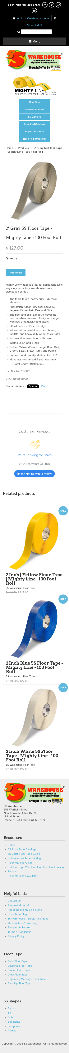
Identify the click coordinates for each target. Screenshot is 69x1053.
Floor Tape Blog (17, 914)
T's (9, 1012)
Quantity (11, 258)
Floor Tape (34, 102)
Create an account (38, 18)
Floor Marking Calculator (23, 875)
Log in (19, 18)
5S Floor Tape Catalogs (22, 849)
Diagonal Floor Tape (20, 965)
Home (11, 844)
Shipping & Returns (19, 927)
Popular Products (34, 131)
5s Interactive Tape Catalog (24, 858)
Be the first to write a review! (34, 474)
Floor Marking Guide (20, 862)
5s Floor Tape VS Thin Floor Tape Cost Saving (36, 867)
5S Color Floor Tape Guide (24, 853)
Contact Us (14, 900)
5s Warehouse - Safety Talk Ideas (28, 918)
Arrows (12, 1030)
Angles (12, 1008)
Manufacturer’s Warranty (23, 923)
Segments (14, 1021)
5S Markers (34, 117)
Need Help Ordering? (34, 139)
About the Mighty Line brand (25, 909)
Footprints (14, 1026)
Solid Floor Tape (17, 961)
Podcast (12, 871)
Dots (10, 1017)
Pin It (44, 386)
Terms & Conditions (19, 931)
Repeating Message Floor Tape (27, 978)
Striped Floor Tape (19, 970)
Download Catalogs (34, 124)
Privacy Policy (16, 936)
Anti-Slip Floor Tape (19, 983)
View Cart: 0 (34, 25)
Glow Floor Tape (18, 974)
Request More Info (19, 905)
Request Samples (34, 109)
